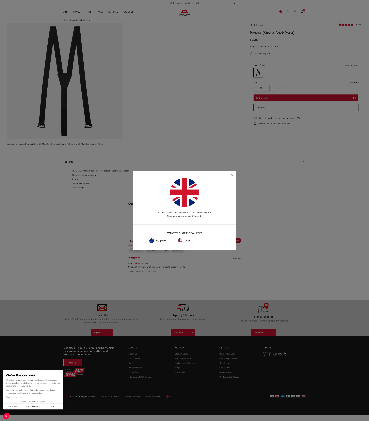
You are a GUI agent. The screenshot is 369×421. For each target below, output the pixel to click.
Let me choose (33, 406)
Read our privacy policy (15, 397)
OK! (53, 406)
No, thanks (13, 406)
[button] (6, 416)
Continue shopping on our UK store (183, 216)
